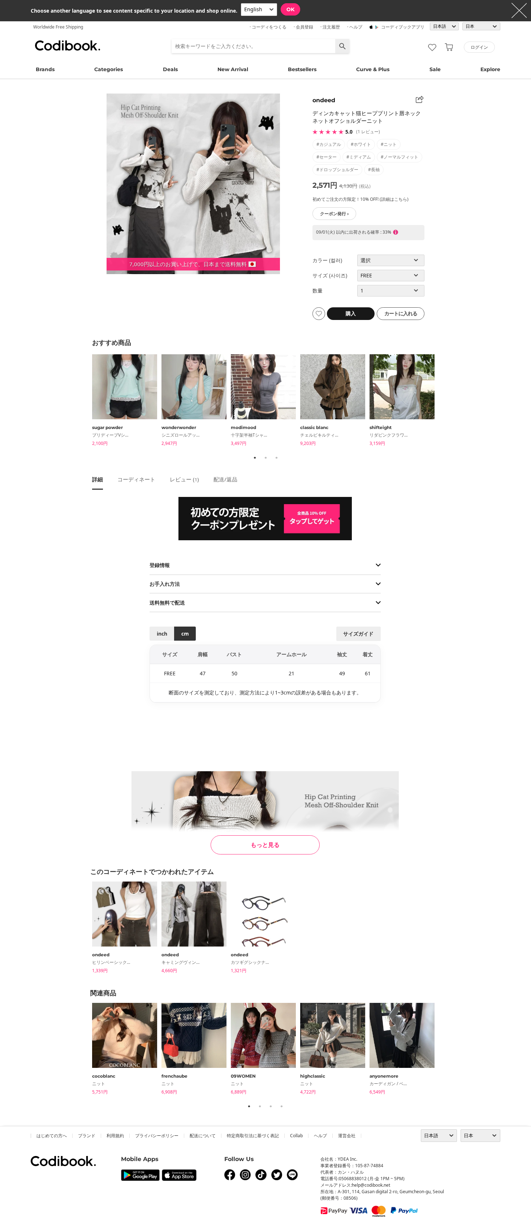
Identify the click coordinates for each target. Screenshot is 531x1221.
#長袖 (374, 169)
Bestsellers (302, 69)
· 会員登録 (303, 27)
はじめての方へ (51, 1136)
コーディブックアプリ (402, 27)
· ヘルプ (354, 27)
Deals (170, 69)
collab (296, 1136)
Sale (435, 69)
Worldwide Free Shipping (58, 27)
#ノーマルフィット (399, 157)
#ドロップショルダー (337, 169)
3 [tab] (276, 457)
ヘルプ (320, 1136)
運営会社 (346, 1136)
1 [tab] (254, 457)
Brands (45, 69)
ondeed (323, 100)
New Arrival (232, 69)
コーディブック (67, 45)
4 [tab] (281, 1106)
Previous (86, 401)
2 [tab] (265, 457)
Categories (108, 69)
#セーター (326, 157)
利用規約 (115, 1136)
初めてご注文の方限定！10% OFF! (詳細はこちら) (360, 199)
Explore (490, 69)
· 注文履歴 (330, 27)
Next (444, 401)
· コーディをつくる (268, 27)
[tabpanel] (126, 401)
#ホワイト (361, 144)
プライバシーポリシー (156, 1136)
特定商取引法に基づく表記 (253, 1136)
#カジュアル (328, 144)
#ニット (389, 144)
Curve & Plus (372, 69)
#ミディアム (358, 157)
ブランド (86, 1136)
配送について (203, 1136)
